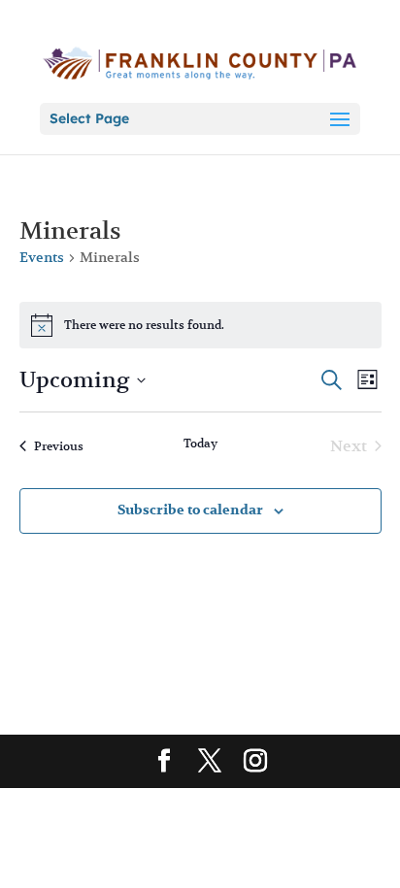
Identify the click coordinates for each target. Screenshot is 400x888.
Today (200, 443)
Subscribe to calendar (190, 510)
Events (41, 257)
